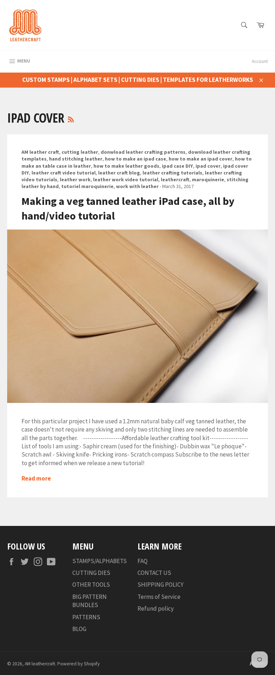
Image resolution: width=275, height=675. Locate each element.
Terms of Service (159, 597)
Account (260, 61)
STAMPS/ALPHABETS (99, 561)
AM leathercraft (40, 664)
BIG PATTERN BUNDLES (89, 601)
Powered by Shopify (78, 664)
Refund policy (156, 608)
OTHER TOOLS (91, 584)
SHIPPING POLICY (160, 584)
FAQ (143, 561)
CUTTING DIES (91, 573)
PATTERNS (86, 617)
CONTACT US (154, 573)
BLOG (79, 629)
